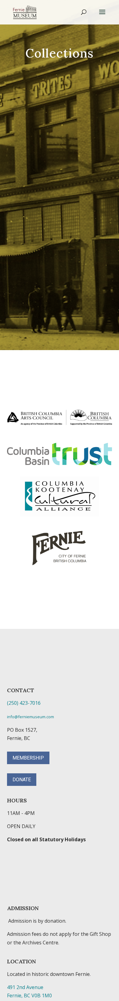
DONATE (22, 779)
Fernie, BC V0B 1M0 (29, 995)
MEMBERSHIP (28, 758)
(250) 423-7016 (24, 703)
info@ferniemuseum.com (30, 716)
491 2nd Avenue (25, 987)
